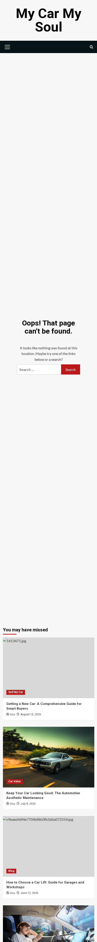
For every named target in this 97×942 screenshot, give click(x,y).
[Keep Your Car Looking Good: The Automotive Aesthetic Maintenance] (48, 757)
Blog (11, 870)
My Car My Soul (48, 20)
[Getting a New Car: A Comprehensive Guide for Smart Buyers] (48, 667)
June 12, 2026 (29, 893)
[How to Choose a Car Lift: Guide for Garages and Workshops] (48, 846)
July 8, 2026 (28, 803)
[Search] (91, 47)
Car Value (14, 781)
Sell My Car (15, 692)
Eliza (12, 714)
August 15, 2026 (31, 714)
